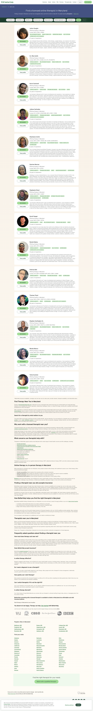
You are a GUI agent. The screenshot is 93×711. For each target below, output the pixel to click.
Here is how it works (73, 501)
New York (39, 666)
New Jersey (40, 662)
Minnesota (39, 649)
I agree (78, 705)
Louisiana (39, 640)
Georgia (16, 659)
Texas (60, 653)
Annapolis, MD (40, 629)
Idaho (15, 662)
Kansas (16, 670)
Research (16, 478)
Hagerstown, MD (41, 627)
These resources (12, 693)
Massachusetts (41, 645)
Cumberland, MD (63, 631)
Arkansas (16, 643)
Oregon (61, 642)
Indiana (16, 666)
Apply (78, 20)
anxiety (16, 420)
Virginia (61, 659)
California (16, 645)
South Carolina (63, 647)
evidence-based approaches (21, 428)
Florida (16, 657)
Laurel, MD (61, 627)
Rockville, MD (17, 631)
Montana (39, 655)
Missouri (39, 653)
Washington (62, 660)
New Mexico (40, 664)
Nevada (39, 659)
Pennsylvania (62, 643)
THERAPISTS (4, 6)
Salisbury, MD (40, 631)
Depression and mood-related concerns (26, 445)
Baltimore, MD (18, 625)
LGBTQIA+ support (29, 420)
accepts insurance (23, 551)
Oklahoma (61, 640)
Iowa (15, 668)
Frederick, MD (18, 627)
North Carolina (40, 668)
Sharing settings (69, 705)
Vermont (61, 657)
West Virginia (62, 662)
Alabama (16, 638)
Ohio (60, 638)
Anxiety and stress (21, 443)
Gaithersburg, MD (19, 629)
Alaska (16, 640)
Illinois (16, 664)
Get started (88, 2)
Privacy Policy (7, 704)
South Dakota (62, 649)
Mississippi (39, 651)
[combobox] (10, 20)
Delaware (16, 651)
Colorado (16, 647)
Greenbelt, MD (62, 629)
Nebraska (39, 657)
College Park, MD (63, 625)
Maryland (39, 643)
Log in (80, 2)
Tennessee (62, 651)
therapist (53, 432)
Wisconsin (61, 664)
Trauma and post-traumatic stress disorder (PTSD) (29, 446)
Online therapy (17, 411)
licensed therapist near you (25, 404)
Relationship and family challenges (25, 449)
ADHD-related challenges (23, 454)
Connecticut (17, 649)
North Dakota (40, 670)
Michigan (39, 647)
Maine (38, 642)
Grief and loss (20, 447)
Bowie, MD (39, 625)
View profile (23, 45)
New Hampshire (41, 660)
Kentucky (39, 638)
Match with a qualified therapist (46, 682)
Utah (60, 655)
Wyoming (61, 666)
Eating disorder (20, 458)
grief (23, 420)
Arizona (16, 642)
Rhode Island (62, 645)
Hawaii (16, 660)
